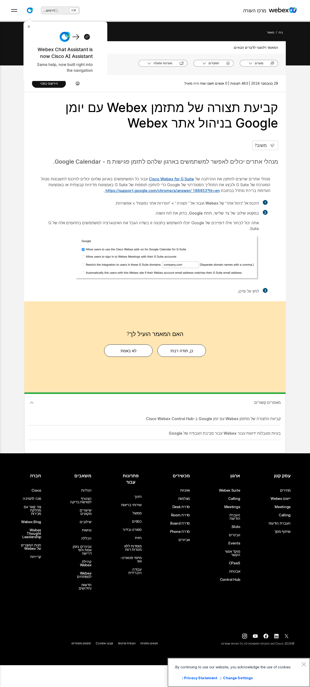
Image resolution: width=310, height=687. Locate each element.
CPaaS (234, 563)
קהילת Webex (85, 563)
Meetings (283, 507)
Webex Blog (31, 522)
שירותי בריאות (131, 505)
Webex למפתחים (84, 575)
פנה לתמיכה (32, 498)
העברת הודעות (280, 523)
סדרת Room (180, 515)
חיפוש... (49, 10)
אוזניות (185, 490)
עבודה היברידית (135, 571)
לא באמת (128, 350)
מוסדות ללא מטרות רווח (133, 547)
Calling (285, 515)
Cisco (36, 490)
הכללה (86, 538)
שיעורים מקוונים (85, 512)
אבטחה (234, 571)
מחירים (285, 490)
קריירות (35, 557)
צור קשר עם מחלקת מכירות (32, 510)
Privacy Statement (200, 678)
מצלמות (184, 498)
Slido (236, 526)
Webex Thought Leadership (31, 533)
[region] (239, 672)
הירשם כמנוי (49, 83)
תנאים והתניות (149, 643)
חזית (138, 538)
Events (234, 543)
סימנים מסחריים (81, 643)
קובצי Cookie (104, 643)
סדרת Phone (180, 531)
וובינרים (234, 535)
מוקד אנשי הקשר (232, 553)
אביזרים (184, 540)
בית (281, 32)
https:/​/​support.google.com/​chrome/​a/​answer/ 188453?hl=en (162, 190)
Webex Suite (229, 490)
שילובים (85, 522)
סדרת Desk (181, 507)
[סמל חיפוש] (56, 10)
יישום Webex (281, 498)
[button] (29, 10)
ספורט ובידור (132, 529)
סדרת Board (180, 523)
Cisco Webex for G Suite (171, 178)
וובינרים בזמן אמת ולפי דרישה (82, 550)
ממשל (137, 513)
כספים (137, 521)
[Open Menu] (14, 10)
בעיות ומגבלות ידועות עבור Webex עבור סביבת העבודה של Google (225, 433)
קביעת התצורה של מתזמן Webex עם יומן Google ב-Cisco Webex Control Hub (213, 418)
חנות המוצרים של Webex (31, 546)
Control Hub (230, 579)
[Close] (303, 664)
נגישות (86, 530)
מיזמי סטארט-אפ (130, 559)
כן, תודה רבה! (181, 350)
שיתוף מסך (282, 531)
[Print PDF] (75, 83)
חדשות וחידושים (85, 586)
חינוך (138, 496)
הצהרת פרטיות (127, 643)
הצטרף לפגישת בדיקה (80, 500)
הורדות (86, 490)
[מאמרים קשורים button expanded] (31, 402)
